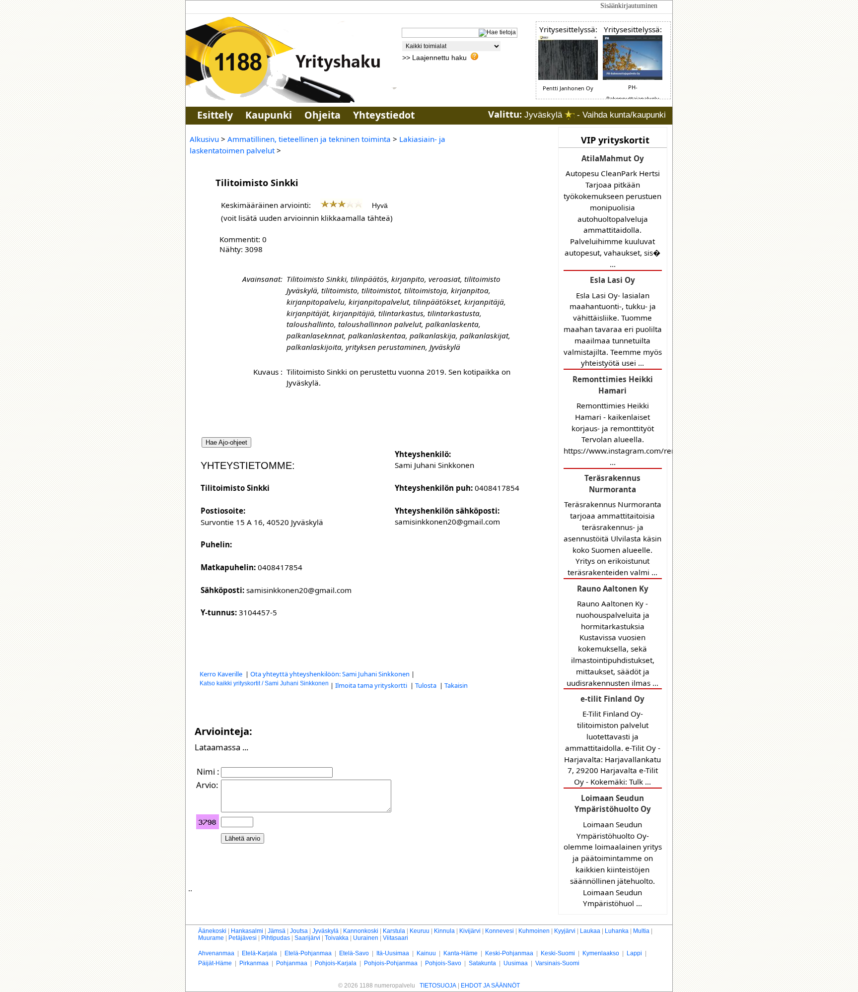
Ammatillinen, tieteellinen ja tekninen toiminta (309, 139)
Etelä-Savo (354, 953)
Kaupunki (268, 115)
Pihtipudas (275, 937)
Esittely (215, 115)
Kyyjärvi (564, 930)
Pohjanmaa (291, 963)
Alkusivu (204, 139)
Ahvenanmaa (216, 953)
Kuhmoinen (534, 930)
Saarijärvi (307, 937)
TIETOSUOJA (438, 985)
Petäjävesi (242, 937)
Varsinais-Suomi (557, 963)
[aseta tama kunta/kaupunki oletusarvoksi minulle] (569, 115)
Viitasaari (395, 937)
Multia (641, 930)
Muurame (211, 937)
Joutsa (299, 930)
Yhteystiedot (384, 115)
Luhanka (617, 930)
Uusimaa (515, 963)
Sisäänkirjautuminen (628, 5)
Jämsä (277, 930)
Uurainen (365, 937)
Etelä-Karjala (259, 953)
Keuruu (419, 930)
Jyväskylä (325, 930)
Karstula (394, 930)
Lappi (634, 953)
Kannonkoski (360, 930)
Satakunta (482, 963)
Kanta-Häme (460, 953)
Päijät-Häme (215, 963)
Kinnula (444, 930)
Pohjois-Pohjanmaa (391, 963)
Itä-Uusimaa (392, 953)
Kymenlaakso (600, 953)
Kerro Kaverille (222, 673)
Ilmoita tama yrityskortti (372, 685)
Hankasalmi (247, 930)
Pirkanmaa (254, 963)
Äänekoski (212, 930)
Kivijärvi (470, 930)
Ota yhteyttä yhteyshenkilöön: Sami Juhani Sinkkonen (330, 673)
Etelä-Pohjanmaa (308, 953)
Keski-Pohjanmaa (509, 953)
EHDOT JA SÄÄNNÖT (490, 985)
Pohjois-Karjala (336, 963)
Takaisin (456, 685)
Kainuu (426, 953)
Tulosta (426, 685)
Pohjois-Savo (443, 963)
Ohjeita (322, 115)
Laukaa (590, 930)
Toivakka (337, 937)
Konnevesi (499, 930)
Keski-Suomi (558, 953)
